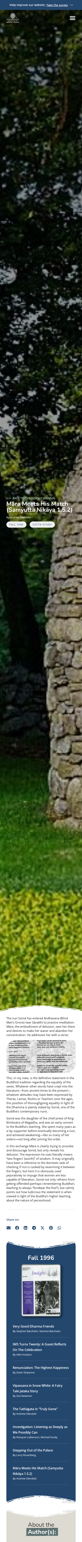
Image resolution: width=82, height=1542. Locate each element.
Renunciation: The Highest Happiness (41, 1367)
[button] (8, 1228)
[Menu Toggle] (72, 18)
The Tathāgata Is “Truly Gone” (35, 1409)
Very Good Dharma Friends (33, 1326)
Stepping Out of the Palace (33, 1450)
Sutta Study (42, 524)
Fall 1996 (16, 524)
